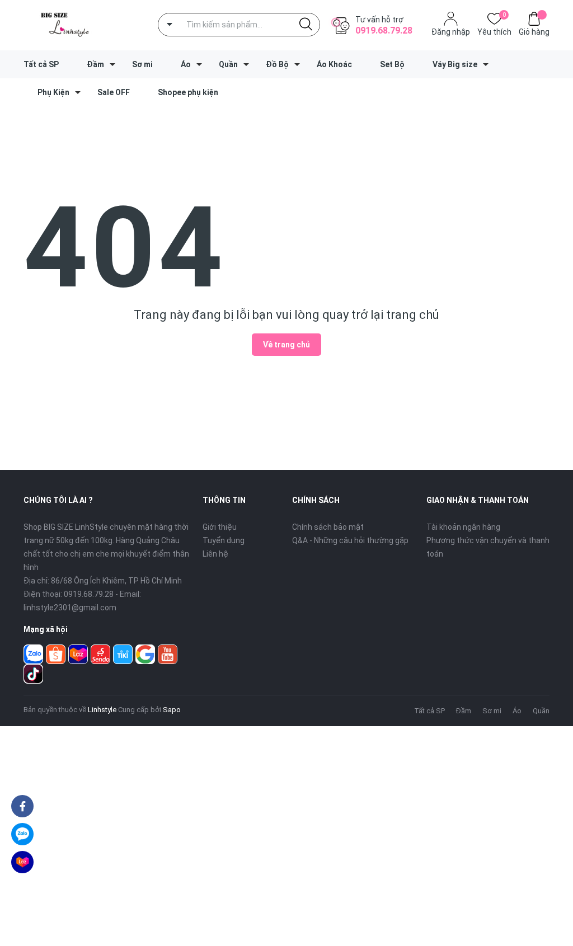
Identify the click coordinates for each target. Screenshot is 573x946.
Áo (186, 64)
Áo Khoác (334, 64)
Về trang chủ (286, 344)
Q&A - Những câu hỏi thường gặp (350, 540)
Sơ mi (142, 64)
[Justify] (306, 24)
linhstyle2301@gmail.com (70, 607)
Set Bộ (392, 64)
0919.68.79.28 (383, 30)
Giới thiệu (220, 527)
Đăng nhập (450, 31)
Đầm (95, 64)
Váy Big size (455, 64)
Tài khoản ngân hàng (463, 527)
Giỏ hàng (534, 31)
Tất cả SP (41, 64)
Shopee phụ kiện (188, 92)
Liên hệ (215, 553)
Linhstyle (102, 709)
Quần (228, 64)
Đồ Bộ (277, 64)
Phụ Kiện (53, 92)
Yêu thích (494, 31)
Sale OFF (113, 92)
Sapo (172, 709)
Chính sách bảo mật (328, 527)
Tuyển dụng (224, 540)
